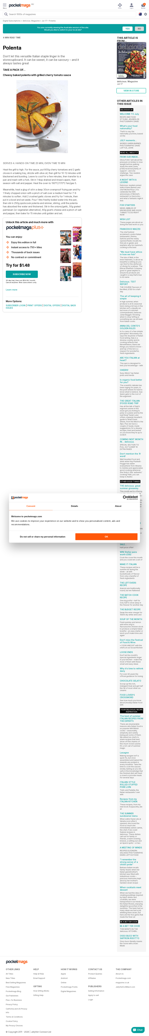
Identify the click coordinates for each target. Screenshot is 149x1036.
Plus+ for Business (14, 1000)
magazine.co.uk (122, 982)
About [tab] (118, 506)
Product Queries (95, 974)
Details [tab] (74, 506)
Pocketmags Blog (13, 991)
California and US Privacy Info (16, 1011)
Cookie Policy (12, 1021)
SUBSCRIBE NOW (22, 274)
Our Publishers (12, 996)
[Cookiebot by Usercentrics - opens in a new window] (125, 497)
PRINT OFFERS (34, 305)
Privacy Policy (12, 1004)
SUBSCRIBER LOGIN (15, 305)
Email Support (39, 978)
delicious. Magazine (31, 21)
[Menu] (4, 5)
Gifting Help (38, 995)
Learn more (11, 289)
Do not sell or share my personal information (42, 536)
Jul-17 (44, 21)
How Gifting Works (41, 991)
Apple (63, 974)
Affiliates (92, 978)
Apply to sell (93, 995)
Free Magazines (13, 987)
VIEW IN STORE (131, 90)
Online (63, 982)
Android (64, 978)
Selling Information (96, 991)
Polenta (52, 21)
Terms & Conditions (14, 1017)
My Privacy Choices (14, 1025)
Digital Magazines (68, 991)
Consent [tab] (30, 506)
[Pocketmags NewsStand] (19, 6)
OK (106, 536)
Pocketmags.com (123, 978)
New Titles (10, 978)
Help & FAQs (38, 974)
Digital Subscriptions (12, 21)
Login (90, 1000)
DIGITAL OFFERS (52, 305)
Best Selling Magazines (16, 982)
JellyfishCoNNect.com (125, 987)
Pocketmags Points (69, 987)
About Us (120, 974)
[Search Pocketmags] (6, 14)
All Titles (9, 974)
